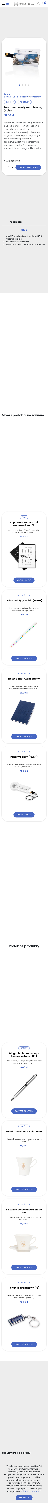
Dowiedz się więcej (24, 658)
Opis (24, 230)
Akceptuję (24, 1497)
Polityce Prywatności (30, 1491)
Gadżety (24, 96)
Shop (15, 96)
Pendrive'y (35, 96)
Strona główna (7, 95)
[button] (19, 85)
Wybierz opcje (24, 580)
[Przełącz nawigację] (3, 3)
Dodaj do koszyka (28, 167)
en (7, 3)
